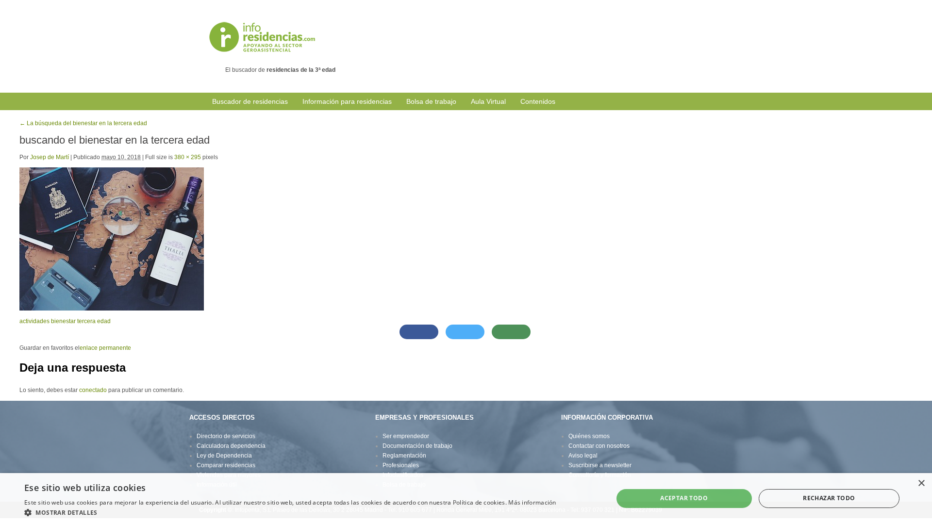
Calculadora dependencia (231, 445)
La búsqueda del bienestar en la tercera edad (83, 123)
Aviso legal (583, 455)
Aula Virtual (488, 101)
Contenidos (537, 101)
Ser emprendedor (406, 436)
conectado (93, 390)
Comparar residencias (226, 465)
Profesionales (401, 465)
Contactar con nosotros (599, 445)
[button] (290, 512)
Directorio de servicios (226, 436)
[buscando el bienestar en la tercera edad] (111, 238)
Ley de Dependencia (224, 455)
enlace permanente (105, 347)
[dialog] (466, 498)
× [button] (921, 483)
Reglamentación (404, 455)
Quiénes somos (589, 436)
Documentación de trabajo (417, 445)
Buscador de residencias (250, 101)
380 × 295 (187, 157)
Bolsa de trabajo (431, 101)
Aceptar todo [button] (684, 498)
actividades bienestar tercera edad (65, 321)
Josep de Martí (49, 157)
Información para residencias (347, 101)
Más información (532, 502)
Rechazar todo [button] (829, 498)
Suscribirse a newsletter (600, 465)
